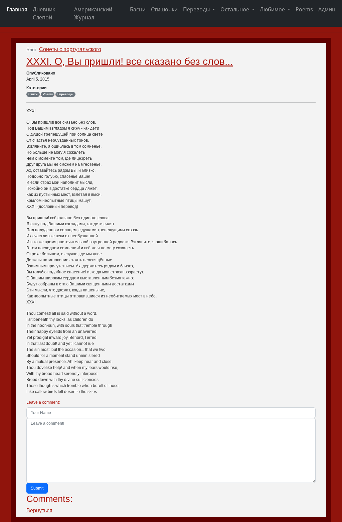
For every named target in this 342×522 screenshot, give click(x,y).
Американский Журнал (93, 13)
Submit (37, 488)
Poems (304, 9)
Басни (138, 9)
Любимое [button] (273, 9)
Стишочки (164, 9)
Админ (326, 9)
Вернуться (39, 510)
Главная (17, 9)
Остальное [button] (235, 9)
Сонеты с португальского (70, 49)
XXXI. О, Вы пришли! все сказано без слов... (129, 61)
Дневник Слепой (44, 13)
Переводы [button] (197, 9)
